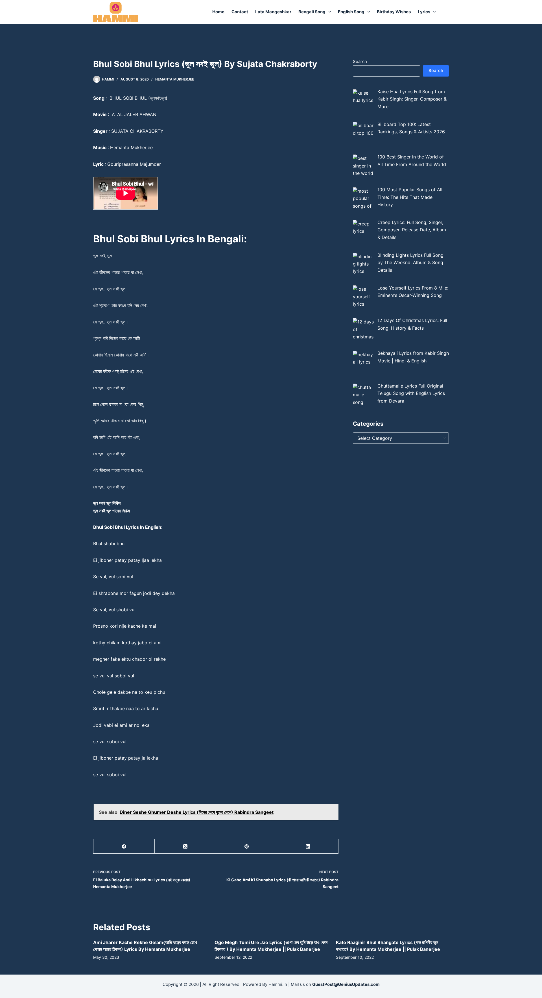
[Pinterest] (246, 846)
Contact (239, 11)
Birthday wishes (394, 11)
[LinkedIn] (307, 846)
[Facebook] (124, 846)
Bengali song (311, 11)
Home (218, 11)
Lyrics (424, 11)
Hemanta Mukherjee (174, 79)
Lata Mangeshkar (273, 11)
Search (360, 61)
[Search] (447, 12)
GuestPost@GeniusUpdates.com (346, 984)
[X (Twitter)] (185, 846)
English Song (351, 11)
